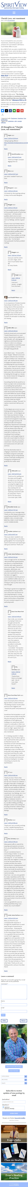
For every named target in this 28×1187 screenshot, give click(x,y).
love (25, 118)
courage (19, 121)
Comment (4, 984)
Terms (13, 1120)
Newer (23, 1021)
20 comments (11, 20)
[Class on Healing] (14, 1152)
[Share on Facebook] (10, 110)
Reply (6, 149)
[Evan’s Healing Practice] (14, 1171)
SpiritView (16, 1184)
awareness (11, 121)
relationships (4, 120)
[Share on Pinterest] (18, 110)
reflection (3, 122)
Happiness (20, 118)
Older (4, 1021)
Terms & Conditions (14, 1185)
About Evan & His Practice (13, 1066)
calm (15, 121)
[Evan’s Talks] (14, 1133)
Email (2, 1008)
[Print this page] (22, 110)
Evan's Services (14, 1070)
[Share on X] (6, 110)
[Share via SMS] (2, 110)
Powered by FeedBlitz (20, 1118)
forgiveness (14, 118)
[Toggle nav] (14, 13)
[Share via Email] (14, 110)
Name (3, 1001)
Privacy (17, 1120)
